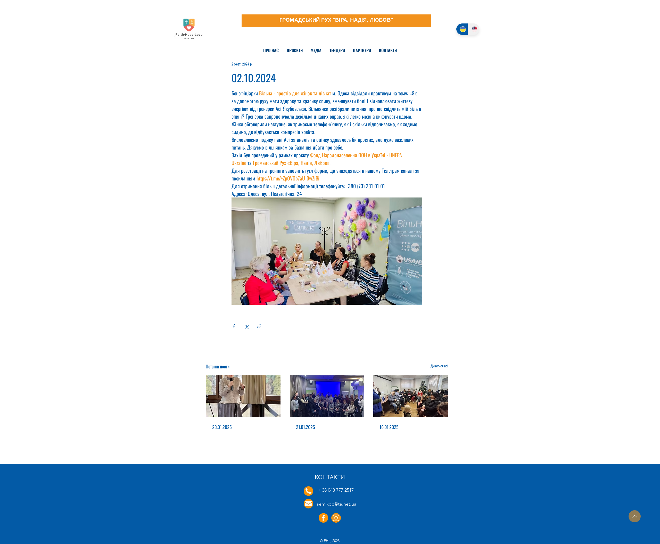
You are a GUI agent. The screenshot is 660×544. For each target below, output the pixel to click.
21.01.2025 (305, 427)
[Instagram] (336, 518)
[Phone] (308, 491)
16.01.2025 (389, 427)
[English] (473, 29)
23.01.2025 (222, 427)
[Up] (635, 516)
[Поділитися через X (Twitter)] (246, 326)
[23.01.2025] (243, 396)
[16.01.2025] (410, 396)
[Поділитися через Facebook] (234, 326)
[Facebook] (323, 518)
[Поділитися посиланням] (259, 326)
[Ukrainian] (462, 29)
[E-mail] (308, 504)
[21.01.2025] (327, 396)
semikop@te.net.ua (336, 504)
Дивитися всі (439, 365)
